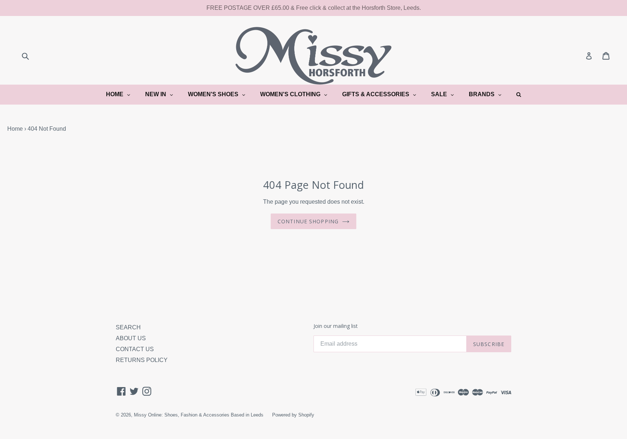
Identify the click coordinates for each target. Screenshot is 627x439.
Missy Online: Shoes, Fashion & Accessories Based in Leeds (198, 415)
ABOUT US (131, 338)
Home (15, 129)
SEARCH (128, 327)
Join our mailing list (336, 326)
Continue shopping (308, 221)
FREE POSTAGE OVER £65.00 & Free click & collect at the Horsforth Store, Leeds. (313, 8)
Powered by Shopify (293, 415)
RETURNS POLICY (142, 360)
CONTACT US (135, 349)
